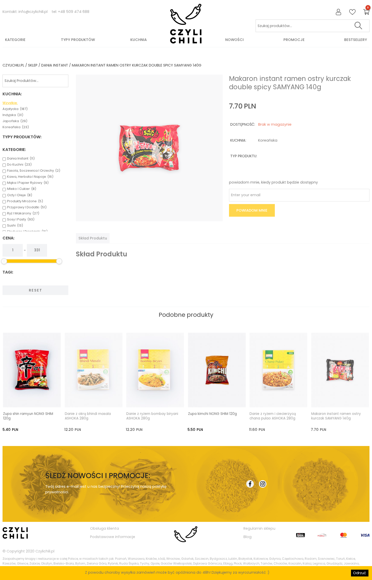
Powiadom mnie (251, 210)
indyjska (13, 115)
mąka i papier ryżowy (28, 183)
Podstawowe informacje (112, 536)
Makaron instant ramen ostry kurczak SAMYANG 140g (336, 416)
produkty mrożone (25, 201)
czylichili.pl (13, 65)
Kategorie (15, 39)
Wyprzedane (98, 398)
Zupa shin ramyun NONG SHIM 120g (28, 416)
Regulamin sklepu (259, 528)
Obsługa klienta (104, 528)
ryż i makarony (23, 213)
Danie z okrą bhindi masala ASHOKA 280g (88, 416)
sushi (15, 225)
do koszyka (36, 398)
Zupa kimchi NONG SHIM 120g (212, 414)
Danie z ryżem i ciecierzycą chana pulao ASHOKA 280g (273, 416)
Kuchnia (138, 39)
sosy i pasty (20, 219)
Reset (35, 290)
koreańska (16, 127)
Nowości (234, 39)
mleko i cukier (21, 189)
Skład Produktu (92, 238)
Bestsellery (355, 39)
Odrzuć (359, 572)
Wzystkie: (10, 103)
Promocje (294, 39)
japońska (15, 121)
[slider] (4, 261)
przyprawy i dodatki (27, 207)
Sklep (32, 65)
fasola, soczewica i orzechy (33, 170)
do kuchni (19, 164)
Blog (247, 536)
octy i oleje (19, 195)
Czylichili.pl (44, 551)
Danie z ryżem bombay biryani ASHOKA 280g (152, 416)
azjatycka (15, 109)
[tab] (93, 238)
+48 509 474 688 (73, 11)
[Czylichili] (186, 24)
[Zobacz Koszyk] (366, 12)
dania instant (54, 65)
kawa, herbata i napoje (30, 176)
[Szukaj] (358, 25)
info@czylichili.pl (33, 11)
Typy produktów (78, 39)
